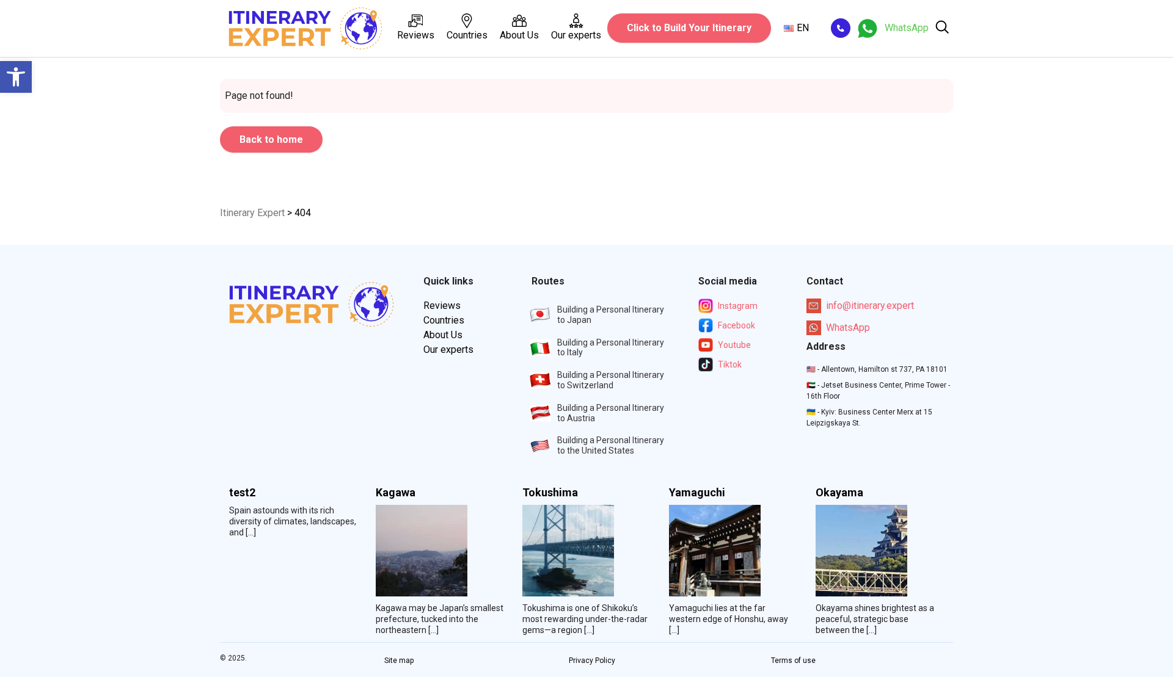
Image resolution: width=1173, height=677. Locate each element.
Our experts (576, 35)
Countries (467, 35)
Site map (399, 660)
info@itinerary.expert (870, 305)
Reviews (415, 35)
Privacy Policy (592, 660)
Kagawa (395, 493)
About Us (519, 35)
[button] (16, 77)
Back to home (271, 139)
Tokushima (550, 493)
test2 (242, 493)
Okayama (839, 493)
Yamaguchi (697, 493)
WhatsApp (848, 327)
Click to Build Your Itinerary (689, 28)
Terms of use (793, 660)
